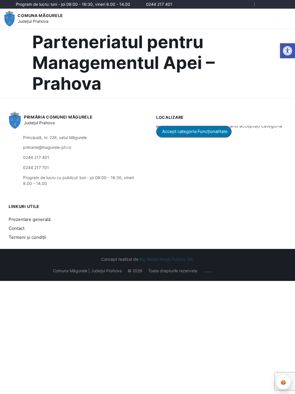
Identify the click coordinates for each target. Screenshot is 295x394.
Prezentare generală (29, 219)
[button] (287, 50)
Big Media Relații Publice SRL (166, 259)
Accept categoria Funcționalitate (195, 131)
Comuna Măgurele (40, 15)
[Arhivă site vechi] (282, 4)
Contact (16, 228)
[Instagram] (274, 4)
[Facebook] (265, 4)
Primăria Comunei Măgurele (58, 117)
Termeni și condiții (27, 237)
